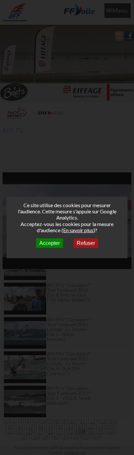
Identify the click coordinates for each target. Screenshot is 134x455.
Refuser (86, 243)
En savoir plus (78, 230)
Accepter (49, 243)
